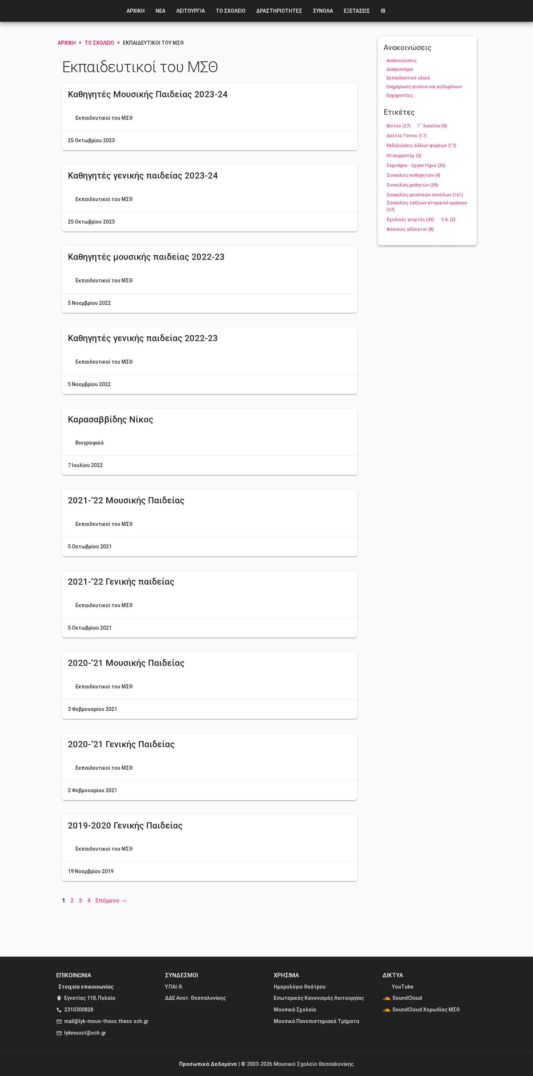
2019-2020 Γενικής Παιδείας (125, 826)
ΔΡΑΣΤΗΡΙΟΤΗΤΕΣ (279, 11)
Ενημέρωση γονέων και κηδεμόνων (424, 86)
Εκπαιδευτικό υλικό (408, 78)
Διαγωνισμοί (400, 69)
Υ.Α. (448, 219)
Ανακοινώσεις (402, 60)
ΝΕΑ (160, 11)
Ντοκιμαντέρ (404, 155)
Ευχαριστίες (400, 95)
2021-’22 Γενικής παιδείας (121, 582)
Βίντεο (399, 125)
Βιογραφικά (89, 443)
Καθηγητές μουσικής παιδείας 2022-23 (146, 257)
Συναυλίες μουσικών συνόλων (425, 194)
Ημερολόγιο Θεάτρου (300, 987)
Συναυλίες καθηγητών (414, 175)
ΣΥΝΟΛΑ (323, 11)
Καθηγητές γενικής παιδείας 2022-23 (143, 338)
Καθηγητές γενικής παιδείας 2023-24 (143, 176)
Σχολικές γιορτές (410, 219)
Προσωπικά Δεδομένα (208, 1064)
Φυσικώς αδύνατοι (410, 229)
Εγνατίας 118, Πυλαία (89, 998)
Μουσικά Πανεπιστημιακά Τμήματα (316, 1021)
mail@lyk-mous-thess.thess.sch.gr (106, 1021)
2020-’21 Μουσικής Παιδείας (126, 663)
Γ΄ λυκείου (432, 125)
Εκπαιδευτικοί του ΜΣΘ (104, 118)
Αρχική (67, 43)
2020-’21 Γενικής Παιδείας (121, 744)
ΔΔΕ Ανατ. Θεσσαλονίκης (195, 998)
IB (383, 11)
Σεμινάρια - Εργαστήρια (416, 165)
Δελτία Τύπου (407, 135)
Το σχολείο (99, 43)
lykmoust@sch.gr (85, 1033)
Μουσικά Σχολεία (295, 1009)
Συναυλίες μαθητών (412, 185)
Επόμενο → (111, 900)
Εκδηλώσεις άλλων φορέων (421, 145)
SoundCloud (407, 998)
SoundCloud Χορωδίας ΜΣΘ (426, 1009)
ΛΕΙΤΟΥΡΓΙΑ (190, 11)
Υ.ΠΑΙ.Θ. (174, 987)
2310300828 (78, 1009)
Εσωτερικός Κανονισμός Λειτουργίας (319, 998)
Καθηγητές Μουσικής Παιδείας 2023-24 (148, 94)
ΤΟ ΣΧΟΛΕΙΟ (230, 11)
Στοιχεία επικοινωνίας (85, 987)
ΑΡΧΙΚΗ (136, 11)
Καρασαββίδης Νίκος (110, 419)
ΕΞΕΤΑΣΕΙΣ (357, 11)
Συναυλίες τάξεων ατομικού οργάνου (427, 206)
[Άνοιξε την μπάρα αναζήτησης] (401, 11)
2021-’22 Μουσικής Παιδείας (126, 500)
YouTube (402, 987)
